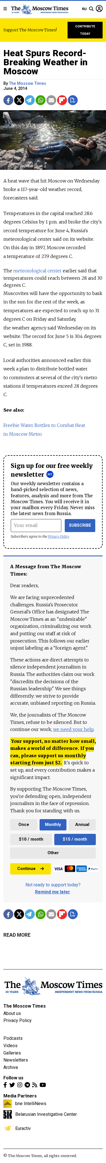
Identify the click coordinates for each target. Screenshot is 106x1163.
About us (12, 1013)
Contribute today (85, 30)
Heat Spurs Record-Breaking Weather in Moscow (45, 62)
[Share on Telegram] (30, 100)
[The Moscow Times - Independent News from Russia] (39, 9)
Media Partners (20, 1096)
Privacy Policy (58, 536)
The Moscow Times (24, 1006)
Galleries (12, 1053)
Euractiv (23, 1128)
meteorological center (37, 271)
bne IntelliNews (30, 1103)
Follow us (13, 1077)
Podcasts (13, 1038)
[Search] (91, 9)
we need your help (73, 729)
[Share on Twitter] (19, 100)
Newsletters (15, 1060)
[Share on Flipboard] (62, 100)
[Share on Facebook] (8, 100)
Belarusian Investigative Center (46, 1114)
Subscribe (80, 525)
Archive (10, 1067)
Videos (10, 1045)
